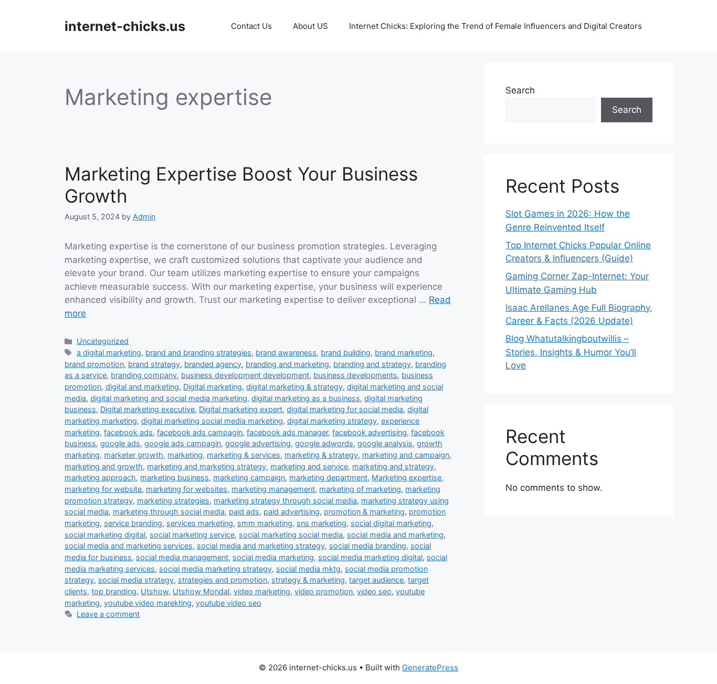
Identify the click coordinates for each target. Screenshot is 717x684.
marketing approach (100, 477)
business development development (245, 375)
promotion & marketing (364, 511)
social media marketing (273, 557)
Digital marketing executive (147, 409)
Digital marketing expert (240, 409)
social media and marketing (395, 534)
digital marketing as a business (305, 398)
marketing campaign (249, 477)
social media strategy (136, 579)
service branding (133, 523)
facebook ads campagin (199, 432)
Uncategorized (103, 340)
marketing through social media (169, 511)
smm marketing (264, 523)
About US (310, 26)
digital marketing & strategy (294, 386)
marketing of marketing (360, 489)
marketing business (174, 477)
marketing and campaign (405, 454)
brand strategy (154, 364)
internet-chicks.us (125, 26)
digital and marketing (142, 386)
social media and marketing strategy (261, 545)
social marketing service (192, 534)
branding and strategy (372, 364)
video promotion (323, 591)
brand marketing (404, 352)
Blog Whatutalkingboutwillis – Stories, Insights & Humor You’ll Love (570, 352)
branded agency (212, 364)
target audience (376, 579)
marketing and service (309, 466)
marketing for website (103, 489)
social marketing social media (291, 534)
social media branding (367, 545)
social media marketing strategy (215, 568)
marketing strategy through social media (285, 500)
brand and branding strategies (198, 352)
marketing (185, 454)
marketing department (328, 477)
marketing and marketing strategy (206, 466)
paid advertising (291, 511)
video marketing (262, 591)
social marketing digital (105, 534)
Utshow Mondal (201, 591)
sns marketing (321, 523)
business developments (355, 375)
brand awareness (286, 352)
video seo (374, 591)
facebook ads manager (287, 432)
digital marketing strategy (332, 420)
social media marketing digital (370, 557)
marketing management (273, 489)
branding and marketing (287, 364)
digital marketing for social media (345, 409)
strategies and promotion (222, 579)
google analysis (385, 443)
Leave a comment (108, 613)
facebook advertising (369, 432)
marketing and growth (104, 466)
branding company (144, 375)
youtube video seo (228, 602)
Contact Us (251, 26)
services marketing (199, 523)
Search (520, 90)
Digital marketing (212, 386)
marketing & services (243, 454)
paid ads (244, 511)
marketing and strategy (393, 466)
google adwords (324, 443)
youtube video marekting (148, 602)
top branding (113, 591)
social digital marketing (391, 523)
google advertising (258, 443)
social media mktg (308, 568)
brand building (346, 352)
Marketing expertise (406, 477)
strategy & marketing (308, 579)
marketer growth (133, 454)
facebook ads (128, 432)
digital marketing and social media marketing (168, 398)
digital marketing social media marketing (212, 420)
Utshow (154, 591)
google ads (120, 443)
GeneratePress (430, 667)
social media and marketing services (129, 545)
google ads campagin (182, 443)
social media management (182, 557)
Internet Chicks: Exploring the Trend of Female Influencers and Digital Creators (495, 26)
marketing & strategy (321, 454)
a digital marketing (109, 352)
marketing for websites (186, 489)
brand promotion (94, 364)
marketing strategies (173, 500)
